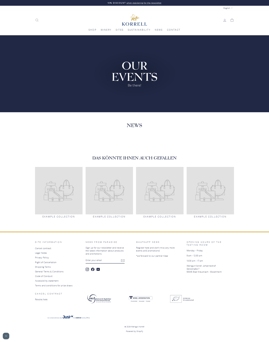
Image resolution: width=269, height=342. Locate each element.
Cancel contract (43, 248)
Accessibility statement (46, 280)
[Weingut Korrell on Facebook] (92, 269)
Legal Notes (41, 252)
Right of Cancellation (45, 262)
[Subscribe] (123, 260)
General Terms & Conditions (49, 271)
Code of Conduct (44, 276)
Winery (106, 29)
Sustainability (139, 29)
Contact (173, 29)
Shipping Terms (43, 266)
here (147, 247)
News (159, 29)
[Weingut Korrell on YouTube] (98, 269)
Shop (93, 29)
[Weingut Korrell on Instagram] (87, 269)
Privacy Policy (42, 257)
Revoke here (41, 299)
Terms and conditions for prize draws (53, 285)
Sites (120, 29)
